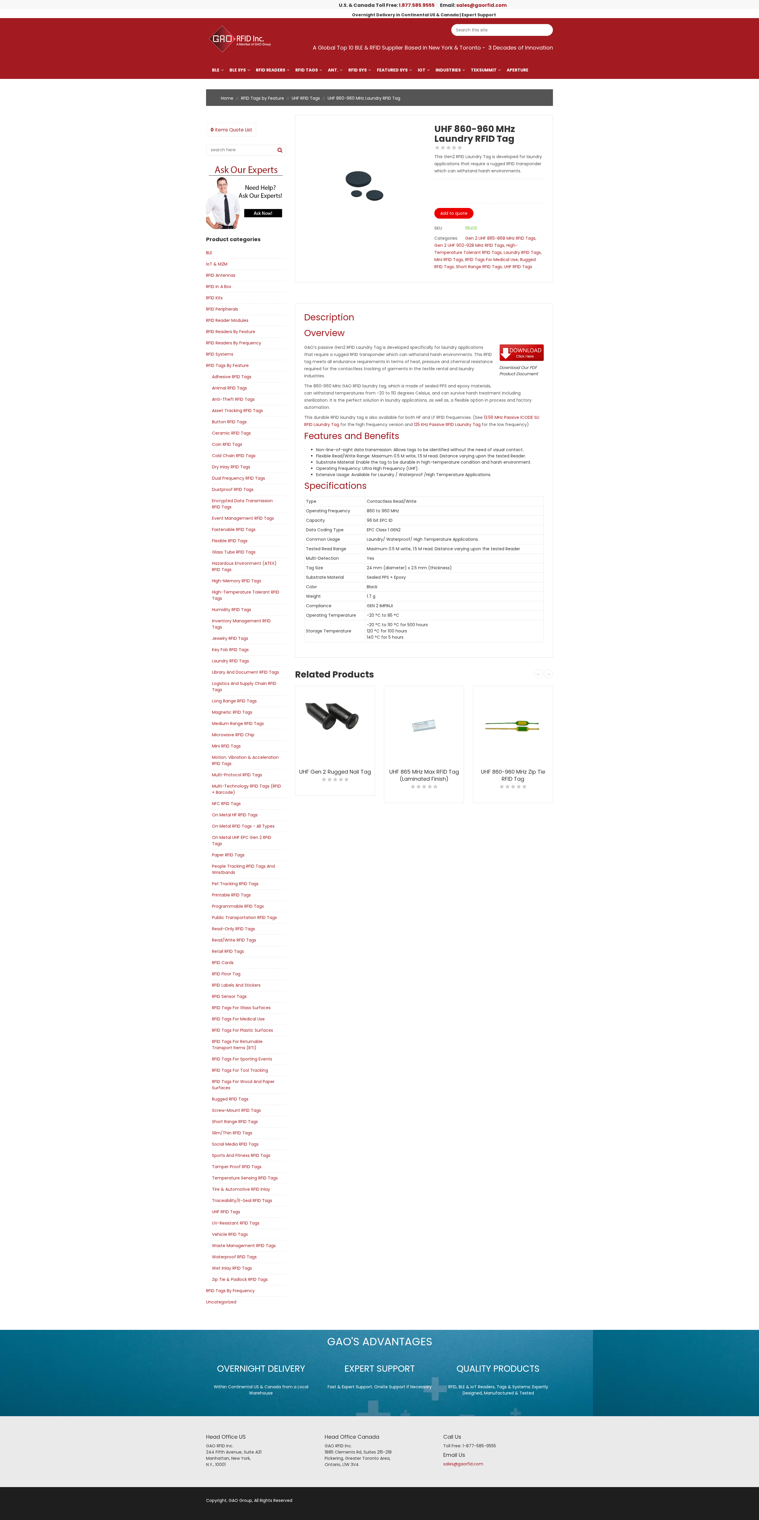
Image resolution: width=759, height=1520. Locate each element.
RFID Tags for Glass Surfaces (241, 1008)
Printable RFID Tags (231, 895)
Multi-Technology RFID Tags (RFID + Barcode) (246, 789)
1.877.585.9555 (417, 5)
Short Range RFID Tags (235, 1122)
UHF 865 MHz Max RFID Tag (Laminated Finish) (424, 775)
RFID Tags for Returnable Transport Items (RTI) (237, 1045)
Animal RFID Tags (229, 388)
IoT (421, 70)
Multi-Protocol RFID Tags (237, 775)
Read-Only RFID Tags (233, 929)
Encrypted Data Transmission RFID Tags (242, 504)
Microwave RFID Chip (233, 735)
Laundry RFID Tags (230, 661)
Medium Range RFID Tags (238, 723)
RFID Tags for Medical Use (238, 1019)
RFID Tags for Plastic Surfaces (242, 1030)
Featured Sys (392, 70)
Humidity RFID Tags (231, 610)
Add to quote (454, 213)
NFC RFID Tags (226, 804)
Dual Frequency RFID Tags (238, 478)
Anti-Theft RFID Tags (233, 399)
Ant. (333, 70)
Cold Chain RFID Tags (234, 456)
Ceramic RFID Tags (231, 433)
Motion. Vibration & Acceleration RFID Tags (245, 760)
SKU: (438, 228)
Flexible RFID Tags (230, 541)
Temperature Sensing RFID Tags (245, 1178)
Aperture (517, 70)
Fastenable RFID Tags (234, 529)
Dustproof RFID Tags (232, 489)
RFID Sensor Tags (229, 996)
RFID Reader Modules (227, 320)
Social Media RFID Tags (235, 1144)
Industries (448, 70)
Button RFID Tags (229, 422)
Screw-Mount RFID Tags (236, 1110)
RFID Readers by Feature (230, 332)
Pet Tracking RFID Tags (235, 884)
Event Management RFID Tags (243, 518)
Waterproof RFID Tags (234, 1257)
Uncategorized (221, 1302)
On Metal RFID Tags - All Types (243, 826)
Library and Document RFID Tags (245, 672)
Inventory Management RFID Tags (241, 624)
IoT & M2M (216, 264)
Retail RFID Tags (228, 951)
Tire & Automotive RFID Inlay (241, 1189)
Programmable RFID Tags (238, 906)
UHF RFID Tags (306, 98)
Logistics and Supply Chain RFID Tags (244, 686)
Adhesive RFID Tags (231, 377)
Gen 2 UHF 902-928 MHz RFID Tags (469, 245)
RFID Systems (219, 354)
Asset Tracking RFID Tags (237, 411)
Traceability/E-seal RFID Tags (242, 1200)
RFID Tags (306, 70)
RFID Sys (357, 70)
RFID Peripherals (222, 309)
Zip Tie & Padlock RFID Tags (240, 1279)
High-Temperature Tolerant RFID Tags (245, 595)
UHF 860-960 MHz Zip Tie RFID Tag (513, 775)
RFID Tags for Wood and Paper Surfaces (243, 1085)
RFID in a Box (218, 287)
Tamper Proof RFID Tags (236, 1167)
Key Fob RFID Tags (230, 650)
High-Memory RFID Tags (236, 581)
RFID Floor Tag (226, 974)
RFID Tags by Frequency (230, 1291)
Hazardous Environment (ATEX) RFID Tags (244, 566)
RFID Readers (270, 70)
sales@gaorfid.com (481, 5)
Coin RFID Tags (227, 444)
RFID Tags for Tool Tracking (240, 1070)
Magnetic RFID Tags (232, 712)
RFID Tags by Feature (262, 98)
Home (227, 98)
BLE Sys (237, 70)
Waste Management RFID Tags (244, 1246)
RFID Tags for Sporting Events (242, 1059)
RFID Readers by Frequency (233, 343)
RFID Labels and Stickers (236, 985)
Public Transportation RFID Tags (244, 917)
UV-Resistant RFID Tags (235, 1223)
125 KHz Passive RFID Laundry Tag (447, 424)
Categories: (446, 238)
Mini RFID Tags (226, 746)
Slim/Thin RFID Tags (232, 1133)
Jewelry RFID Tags (230, 638)
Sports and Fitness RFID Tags (241, 1155)
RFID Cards (223, 963)
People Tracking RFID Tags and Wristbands (243, 869)
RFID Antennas (220, 275)
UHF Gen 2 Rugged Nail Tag (335, 771)
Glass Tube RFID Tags (234, 552)
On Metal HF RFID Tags (235, 815)
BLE (215, 70)
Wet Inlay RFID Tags (232, 1268)
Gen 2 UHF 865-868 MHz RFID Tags (500, 238)
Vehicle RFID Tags (230, 1234)
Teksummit (484, 70)
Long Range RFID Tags (234, 701)
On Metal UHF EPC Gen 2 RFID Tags (241, 840)
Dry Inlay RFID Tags (231, 467)
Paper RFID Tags (228, 855)
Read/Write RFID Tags (234, 940)
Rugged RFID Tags (230, 1099)
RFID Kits (214, 298)
